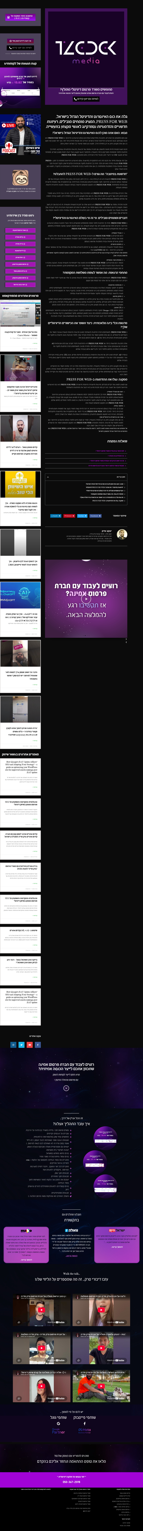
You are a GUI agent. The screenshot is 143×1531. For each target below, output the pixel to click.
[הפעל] (86, 599)
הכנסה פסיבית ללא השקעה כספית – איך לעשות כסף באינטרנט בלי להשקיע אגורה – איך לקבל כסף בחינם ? (21, 506)
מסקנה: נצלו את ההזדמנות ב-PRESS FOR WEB (107, 501)
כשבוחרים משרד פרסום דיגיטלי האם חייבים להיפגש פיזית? (106, 466)
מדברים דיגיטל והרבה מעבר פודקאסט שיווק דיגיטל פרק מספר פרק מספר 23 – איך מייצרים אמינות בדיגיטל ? (21, 390)
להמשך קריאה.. (117, 1247)
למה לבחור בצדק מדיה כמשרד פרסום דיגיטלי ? (110, 451)
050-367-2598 (71, 1482)
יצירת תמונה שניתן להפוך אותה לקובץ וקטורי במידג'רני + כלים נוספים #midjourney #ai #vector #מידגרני (21, 731)
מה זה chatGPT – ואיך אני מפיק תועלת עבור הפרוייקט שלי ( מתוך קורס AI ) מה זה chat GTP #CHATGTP (21, 617)
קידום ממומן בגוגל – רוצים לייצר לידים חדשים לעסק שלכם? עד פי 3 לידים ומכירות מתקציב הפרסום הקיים (21, 450)
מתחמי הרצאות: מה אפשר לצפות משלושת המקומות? (107, 494)
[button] (86, 451)
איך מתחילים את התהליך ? (116, 456)
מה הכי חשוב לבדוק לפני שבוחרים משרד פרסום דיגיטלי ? (107, 461)
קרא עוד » (34, 343)
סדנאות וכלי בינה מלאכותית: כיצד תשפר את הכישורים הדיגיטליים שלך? (101, 497)
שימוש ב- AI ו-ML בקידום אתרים (23, 931)
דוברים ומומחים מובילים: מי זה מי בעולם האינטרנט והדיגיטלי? (104, 491)
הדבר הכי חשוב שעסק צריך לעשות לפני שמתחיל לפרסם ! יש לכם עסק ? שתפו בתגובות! (21, 675)
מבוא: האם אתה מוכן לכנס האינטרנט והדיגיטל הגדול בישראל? (104, 484)
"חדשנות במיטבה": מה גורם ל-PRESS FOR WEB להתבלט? (104, 487)
